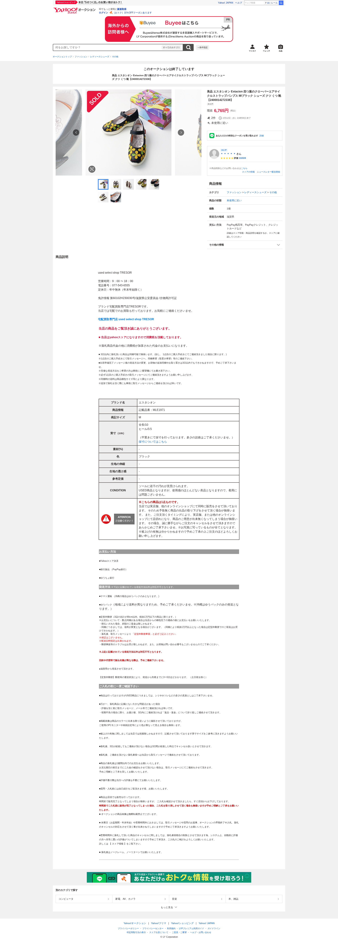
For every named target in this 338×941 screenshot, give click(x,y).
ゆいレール (272, 3)
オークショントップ (62, 56)
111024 (242, 158)
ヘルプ (238, 2)
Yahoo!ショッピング (182, 923)
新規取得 (121, 9)
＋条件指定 (202, 47)
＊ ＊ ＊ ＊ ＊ (228, 153)
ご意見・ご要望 (179, 932)
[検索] (281, 3)
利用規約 (171, 928)
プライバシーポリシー (128, 928)
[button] (244, 245)
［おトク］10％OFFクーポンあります (132, 12)
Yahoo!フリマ (158, 923)
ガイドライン (214, 928)
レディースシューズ (99, 56)
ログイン (103, 12)
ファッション (81, 56)
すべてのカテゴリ (171, 47)
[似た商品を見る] (91, 169)
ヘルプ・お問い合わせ (200, 932)
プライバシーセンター (153, 928)
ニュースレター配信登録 (268, 172)
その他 (115, 56)
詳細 (261, 135)
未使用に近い (234, 200)
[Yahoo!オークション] (75, 9)
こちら (244, 168)
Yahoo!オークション (135, 923)
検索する (188, 47)
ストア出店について (158, 932)
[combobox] (107, 47)
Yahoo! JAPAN (225, 2)
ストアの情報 (248, 172)
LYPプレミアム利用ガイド (191, 928)
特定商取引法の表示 (136, 932)
